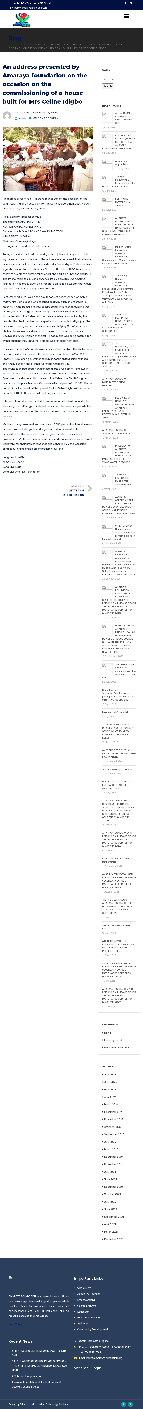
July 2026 (110, 1074)
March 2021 (111, 1231)
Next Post (73, 491)
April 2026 (110, 1097)
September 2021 (114, 1216)
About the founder (88, 1294)
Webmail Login (87, 1368)
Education (83, 1311)
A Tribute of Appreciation (27, 1376)
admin (22, 118)
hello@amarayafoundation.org (30, 7)
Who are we (84, 1288)
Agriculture (83, 1323)
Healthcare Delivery (88, 1317)
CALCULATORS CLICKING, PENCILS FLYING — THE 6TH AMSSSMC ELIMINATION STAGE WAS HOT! (39, 1366)
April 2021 (110, 1224)
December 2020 (113, 1239)
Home (12, 44)
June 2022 (110, 1209)
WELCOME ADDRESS (33, 44)
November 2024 (113, 1164)
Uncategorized (113, 1040)
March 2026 (111, 1104)
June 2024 (110, 1179)
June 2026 (110, 1082)
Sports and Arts (87, 1305)
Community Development (92, 1329)
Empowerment (86, 1299)
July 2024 (110, 1171)
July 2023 (110, 1201)
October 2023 (112, 1194)
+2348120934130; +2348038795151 (31, 3)
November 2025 (113, 1119)
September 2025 (114, 1134)
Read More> (15, 1324)
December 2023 (113, 1186)
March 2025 (111, 1149)
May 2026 (110, 1089)
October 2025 (112, 1127)
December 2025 (113, 1112)
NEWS (107, 1032)
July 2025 (110, 1142)
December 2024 (113, 1156)
